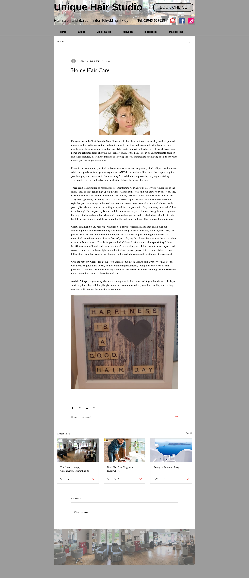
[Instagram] (191, 20)
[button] (188, 41)
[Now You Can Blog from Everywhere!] (124, 450)
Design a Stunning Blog (166, 467)
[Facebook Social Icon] (182, 20)
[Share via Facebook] (72, 408)
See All (189, 433)
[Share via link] (93, 408)
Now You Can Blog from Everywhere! (120, 468)
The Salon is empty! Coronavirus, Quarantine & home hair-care (74, 468)
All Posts (60, 41)
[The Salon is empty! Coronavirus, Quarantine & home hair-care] (78, 450)
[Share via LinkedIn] (86, 408)
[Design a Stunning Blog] (171, 450)
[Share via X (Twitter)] (79, 408)
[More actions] (176, 61)
